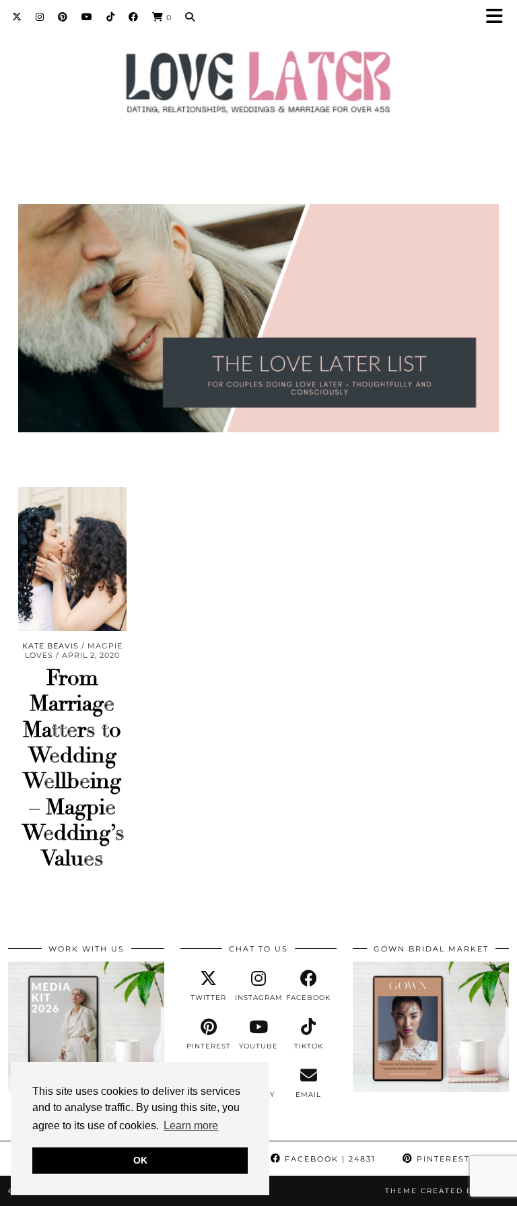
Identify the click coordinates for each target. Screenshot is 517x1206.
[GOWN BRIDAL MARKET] (431, 1088)
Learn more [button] (191, 1125)
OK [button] (140, 1160)
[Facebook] (134, 17)
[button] (499, 17)
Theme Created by (447, 1190)
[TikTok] (110, 17)
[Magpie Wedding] (258, 85)
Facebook (328, 1159)
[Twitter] (17, 17)
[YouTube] (87, 17)
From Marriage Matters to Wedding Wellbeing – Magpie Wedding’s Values (73, 769)
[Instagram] (40, 17)
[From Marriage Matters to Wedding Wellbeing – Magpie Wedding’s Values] (72, 559)
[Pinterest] (63, 17)
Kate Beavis (50, 645)
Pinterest (458, 1159)
